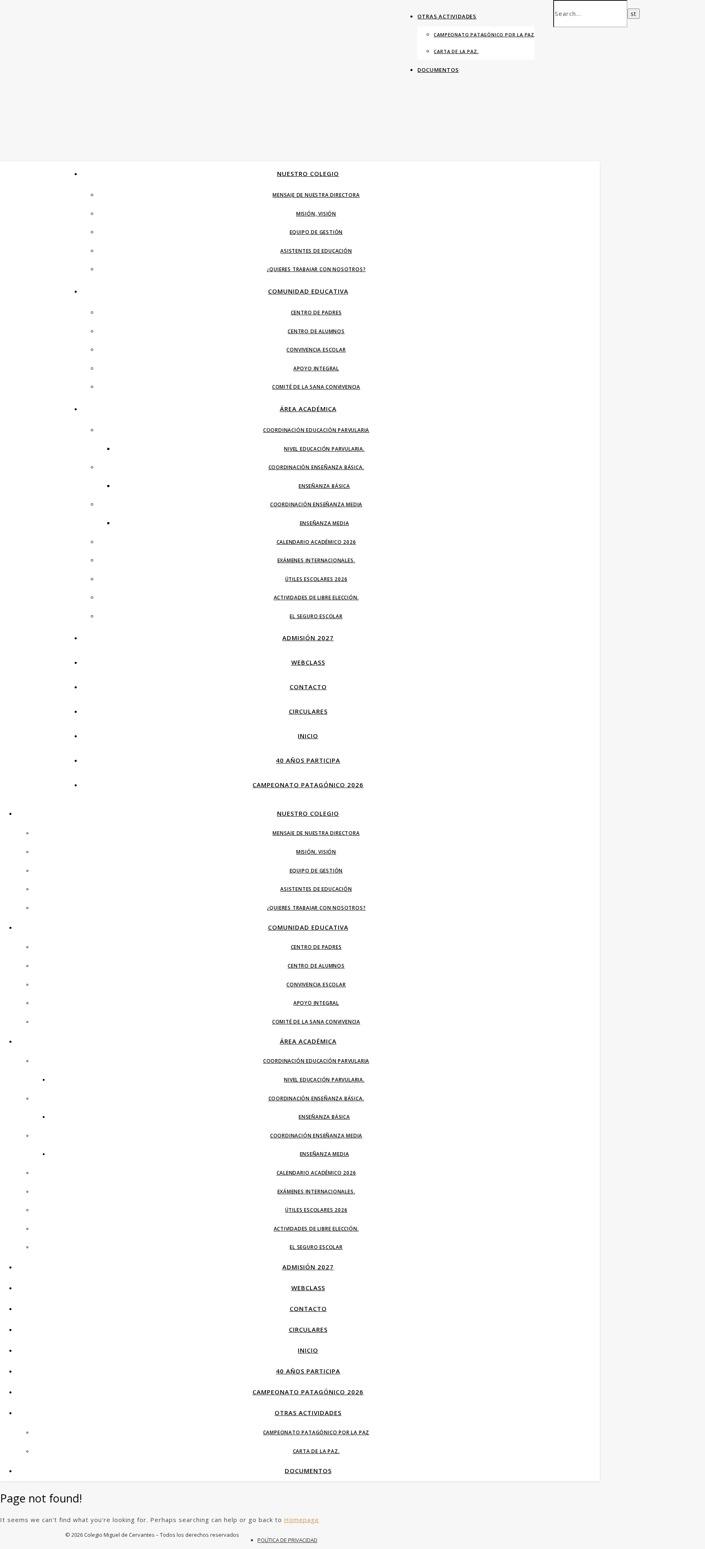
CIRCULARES (308, 711)
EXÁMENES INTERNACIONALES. (316, 560)
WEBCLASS (308, 662)
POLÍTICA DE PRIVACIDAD (287, 1540)
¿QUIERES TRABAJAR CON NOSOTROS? (316, 269)
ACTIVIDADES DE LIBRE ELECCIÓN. (316, 597)
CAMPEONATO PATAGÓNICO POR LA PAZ (484, 34)
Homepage (301, 1520)
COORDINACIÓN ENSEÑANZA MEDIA (316, 504)
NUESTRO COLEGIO (308, 173)
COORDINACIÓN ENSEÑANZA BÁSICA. (316, 467)
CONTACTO (308, 687)
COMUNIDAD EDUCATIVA (308, 291)
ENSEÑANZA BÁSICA (324, 486)
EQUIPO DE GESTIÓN (316, 232)
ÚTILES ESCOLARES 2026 (316, 579)
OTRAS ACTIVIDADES (447, 16)
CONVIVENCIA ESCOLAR (316, 349)
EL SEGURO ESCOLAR (316, 616)
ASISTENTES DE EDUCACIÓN (316, 250)
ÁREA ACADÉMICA (308, 409)
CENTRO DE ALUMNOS (316, 331)
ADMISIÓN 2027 (308, 638)
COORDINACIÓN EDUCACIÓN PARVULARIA (316, 430)
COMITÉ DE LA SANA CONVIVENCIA (316, 386)
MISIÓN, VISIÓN (316, 213)
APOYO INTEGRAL (316, 368)
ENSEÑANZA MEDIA (324, 523)
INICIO (308, 736)
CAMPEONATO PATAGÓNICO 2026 (308, 785)
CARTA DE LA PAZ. (456, 51)
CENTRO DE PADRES (316, 312)
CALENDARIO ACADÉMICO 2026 (316, 542)
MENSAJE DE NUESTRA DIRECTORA (316, 194)
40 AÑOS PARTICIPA (308, 760)
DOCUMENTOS (438, 69)
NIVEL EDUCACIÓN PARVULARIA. (324, 448)
